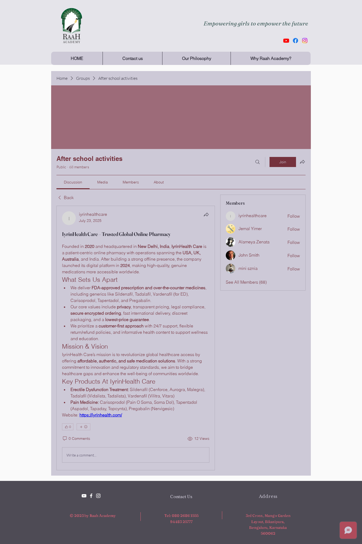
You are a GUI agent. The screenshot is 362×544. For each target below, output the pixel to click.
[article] (135, 338)
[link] (73, 182)
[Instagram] (304, 40)
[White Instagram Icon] (98, 496)
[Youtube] (286, 40)
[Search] (257, 162)
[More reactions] (83, 426)
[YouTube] (84, 496)
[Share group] (302, 162)
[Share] (206, 214)
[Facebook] (295, 40)
